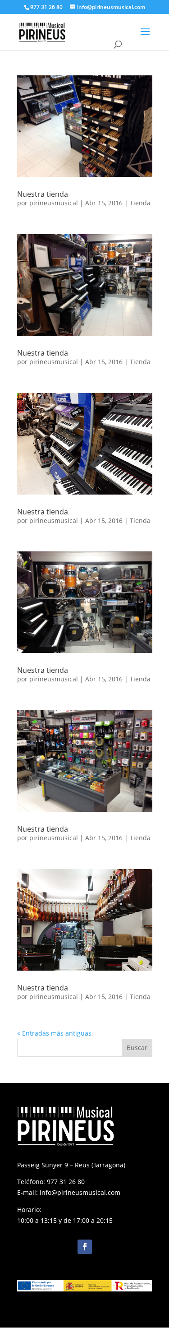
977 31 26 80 (66, 1181)
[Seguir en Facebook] (85, 1247)
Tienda (140, 203)
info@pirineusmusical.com (80, 1192)
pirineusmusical (53, 203)
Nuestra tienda (42, 194)
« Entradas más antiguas (54, 1033)
